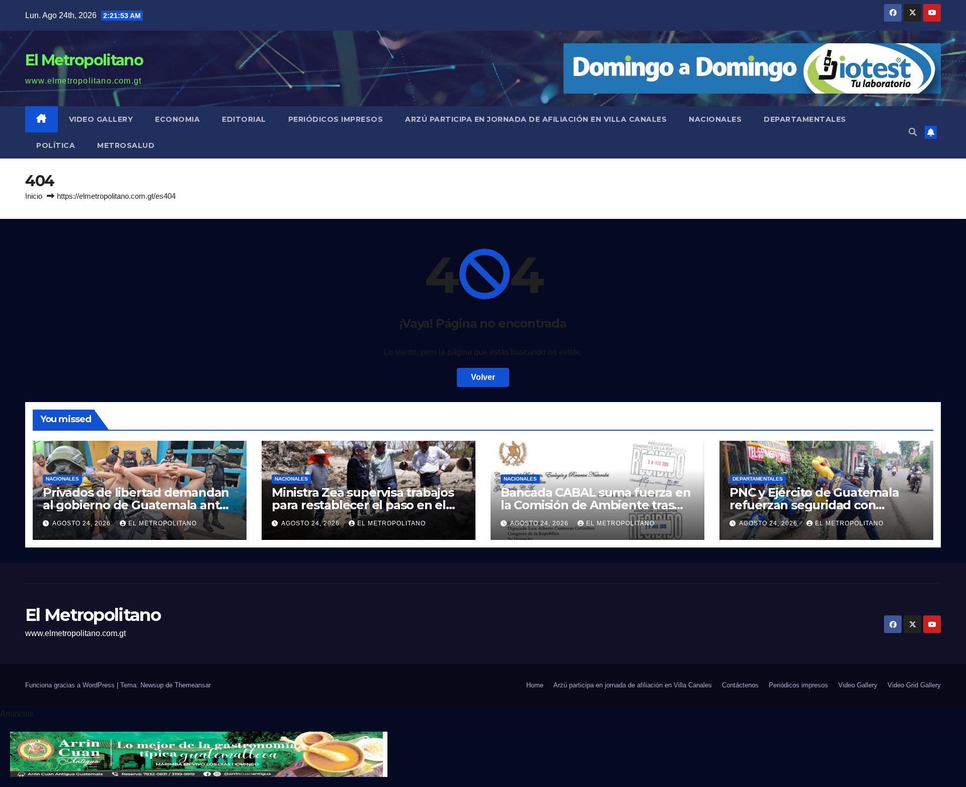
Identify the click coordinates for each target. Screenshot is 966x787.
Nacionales (715, 119)
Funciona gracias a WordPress (71, 685)
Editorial (244, 119)
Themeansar (193, 685)
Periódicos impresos (335, 119)
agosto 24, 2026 (82, 523)
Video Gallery (101, 119)
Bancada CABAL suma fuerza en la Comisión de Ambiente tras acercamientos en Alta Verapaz (595, 505)
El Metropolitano (84, 60)
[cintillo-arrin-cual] (198, 754)
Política (55, 145)
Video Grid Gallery (914, 685)
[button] (913, 132)
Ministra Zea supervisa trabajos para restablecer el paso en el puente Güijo (363, 505)
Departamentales (805, 119)
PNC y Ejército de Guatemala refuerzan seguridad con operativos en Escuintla (814, 505)
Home (534, 685)
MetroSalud (125, 145)
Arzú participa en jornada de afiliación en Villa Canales (536, 119)
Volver (483, 377)
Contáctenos (740, 685)
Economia (177, 119)
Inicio (33, 196)
